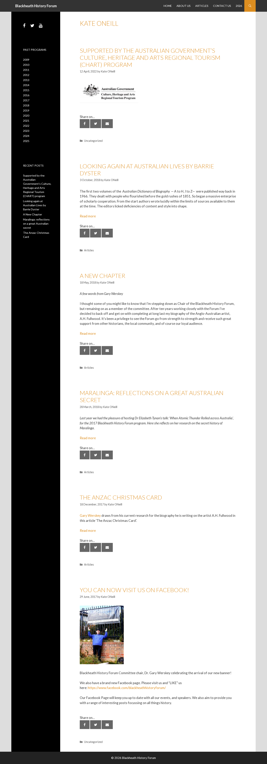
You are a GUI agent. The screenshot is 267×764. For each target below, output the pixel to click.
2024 (26, 135)
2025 (26, 141)
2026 (239, 5)
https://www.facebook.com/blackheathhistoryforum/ (127, 688)
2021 (26, 120)
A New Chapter (102, 275)
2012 (26, 75)
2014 (26, 85)
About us (184, 5)
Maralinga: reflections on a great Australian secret (36, 223)
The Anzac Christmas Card (121, 497)
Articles (201, 5)
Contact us (222, 5)
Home (168, 5)
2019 (26, 110)
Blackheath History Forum (36, 6)
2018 (26, 105)
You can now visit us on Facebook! (134, 589)
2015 (26, 90)
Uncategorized (93, 140)
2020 (26, 115)
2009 (26, 59)
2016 (26, 95)
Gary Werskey (90, 515)
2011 (26, 69)
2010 (26, 64)
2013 (26, 80)
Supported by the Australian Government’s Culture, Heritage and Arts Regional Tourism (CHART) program (150, 57)
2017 (26, 100)
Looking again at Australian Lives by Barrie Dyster (34, 205)
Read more (88, 216)
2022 (26, 125)
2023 (26, 130)
